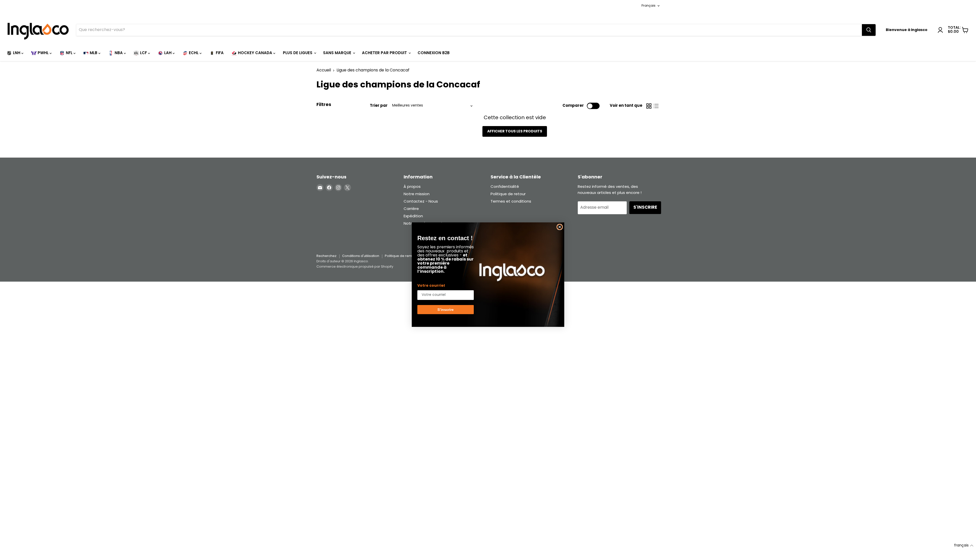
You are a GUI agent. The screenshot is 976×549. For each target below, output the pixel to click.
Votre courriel (431, 286)
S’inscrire (445, 310)
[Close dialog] (559, 227)
